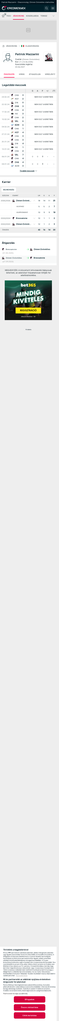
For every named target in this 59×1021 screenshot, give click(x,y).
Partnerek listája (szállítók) (15, 993)
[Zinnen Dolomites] (48, 60)
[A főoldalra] (16, 8)
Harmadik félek (21, 976)
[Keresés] (46, 8)
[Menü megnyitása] (52, 8)
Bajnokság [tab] (8, 190)
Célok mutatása (29, 1015)
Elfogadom (29, 999)
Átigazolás (35, 74)
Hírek (22, 74)
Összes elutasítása (29, 1007)
